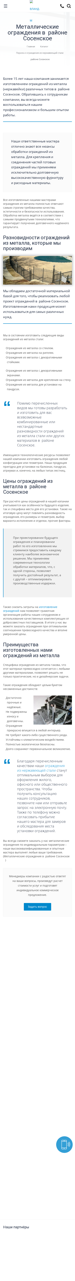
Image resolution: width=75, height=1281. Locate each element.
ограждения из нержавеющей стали (41, 768)
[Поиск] (69, 6)
